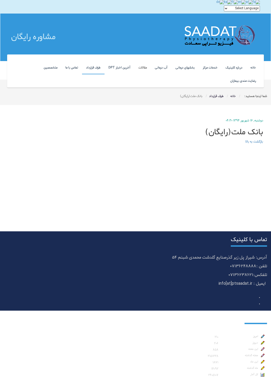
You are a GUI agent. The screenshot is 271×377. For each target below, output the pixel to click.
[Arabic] (249, 3)
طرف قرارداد (93, 67)
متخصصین (50, 67)
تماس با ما (71, 67)
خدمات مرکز (210, 67)
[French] (235, 3)
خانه (253, 67)
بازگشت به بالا (254, 141)
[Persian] (256, 3)
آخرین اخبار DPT (119, 67)
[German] (220, 3)
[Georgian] (228, 3)
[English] (242, 3)
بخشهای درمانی (185, 67)
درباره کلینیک (233, 67)
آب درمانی (161, 67)
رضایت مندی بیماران (243, 81)
